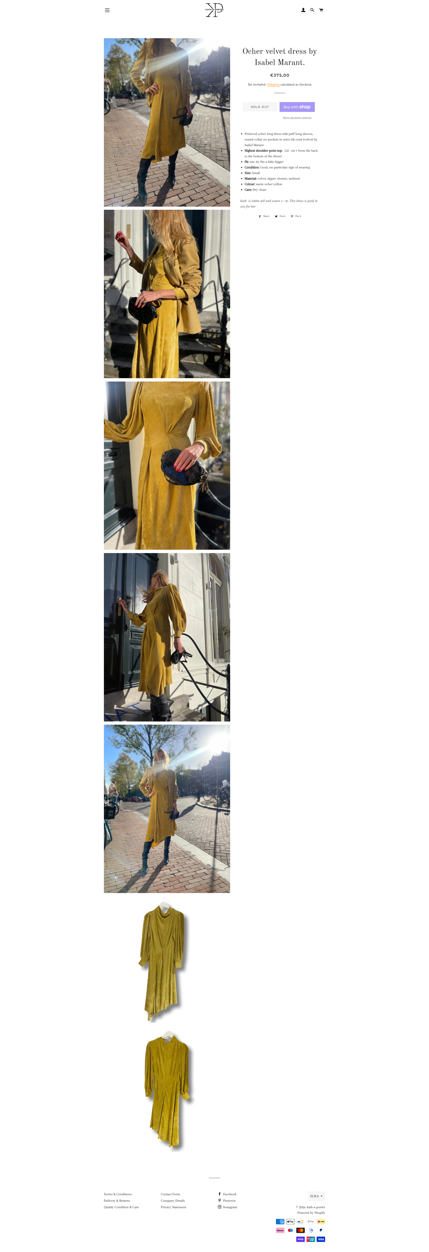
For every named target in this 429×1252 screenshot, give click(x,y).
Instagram (229, 1207)
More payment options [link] (297, 117)
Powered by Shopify (311, 1213)
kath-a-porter (316, 1207)
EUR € (314, 1196)
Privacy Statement (173, 1207)
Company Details (173, 1201)
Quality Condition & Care (121, 1207)
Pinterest (229, 1201)
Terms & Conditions (118, 1194)
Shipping (273, 84)
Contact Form (170, 1194)
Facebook (229, 1194)
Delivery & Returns (117, 1201)
